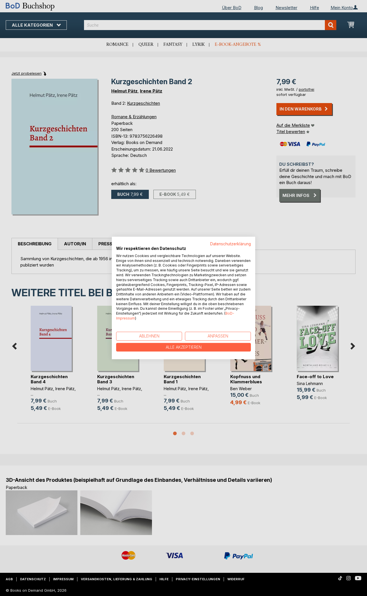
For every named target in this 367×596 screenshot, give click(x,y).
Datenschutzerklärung (230, 244)
